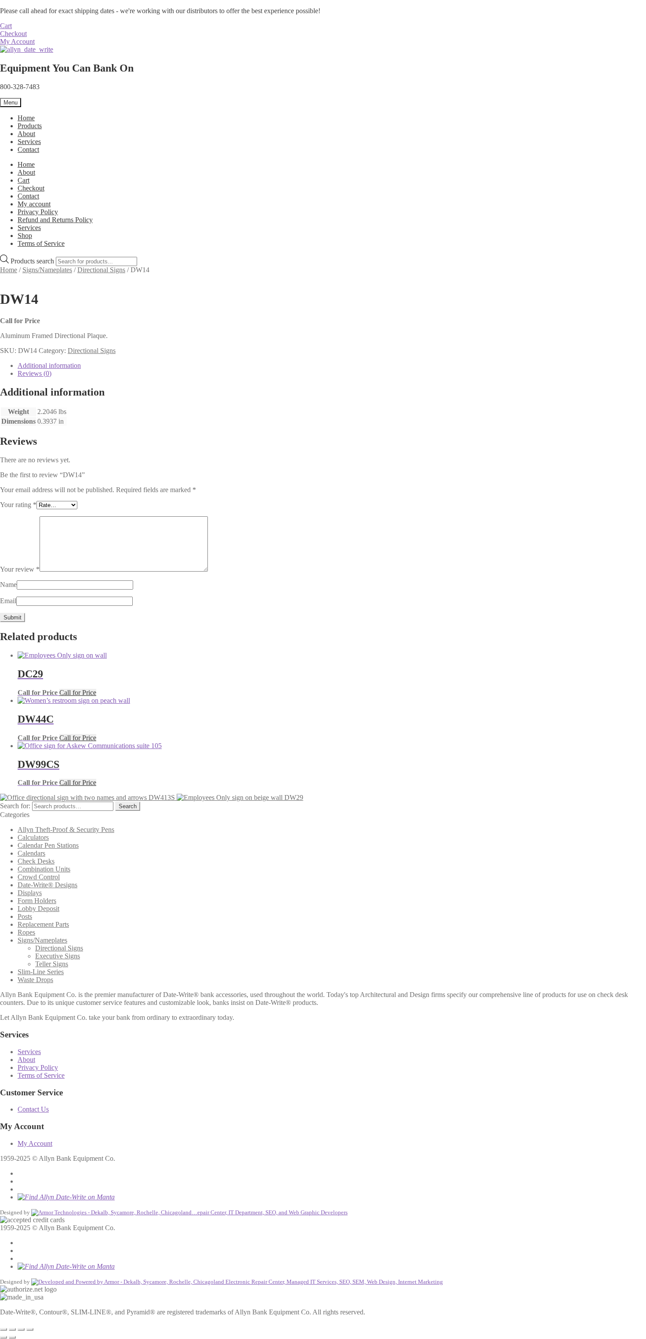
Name (8, 584)
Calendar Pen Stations (48, 845)
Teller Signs (51, 964)
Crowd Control (39, 877)
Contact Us (33, 1109)
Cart (6, 25)
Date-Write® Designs (47, 885)
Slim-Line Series (41, 971)
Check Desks (36, 861)
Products (30, 126)
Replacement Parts (43, 924)
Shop (25, 235)
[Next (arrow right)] (12, 1337)
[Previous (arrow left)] (3, 1337)
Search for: (15, 806)
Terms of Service (41, 243)
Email (8, 601)
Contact (28, 149)
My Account (17, 41)
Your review (20, 569)
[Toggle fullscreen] (12, 1329)
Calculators (33, 837)
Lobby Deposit (38, 908)
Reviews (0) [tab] (34, 373)
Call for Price (77, 692)
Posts (25, 916)
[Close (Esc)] (29, 1329)
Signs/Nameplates (47, 270)
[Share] (21, 1329)
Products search (33, 261)
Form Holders (37, 900)
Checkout (13, 33)
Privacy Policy (38, 212)
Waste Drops (35, 979)
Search (128, 806)
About (26, 133)
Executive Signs (57, 956)
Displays (30, 892)
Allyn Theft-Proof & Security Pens (66, 829)
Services (29, 141)
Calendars (31, 853)
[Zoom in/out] (3, 1329)
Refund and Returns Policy (55, 219)
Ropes (26, 932)
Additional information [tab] (49, 365)
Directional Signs (101, 270)
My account (34, 204)
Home (26, 118)
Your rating (18, 504)
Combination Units (44, 869)
